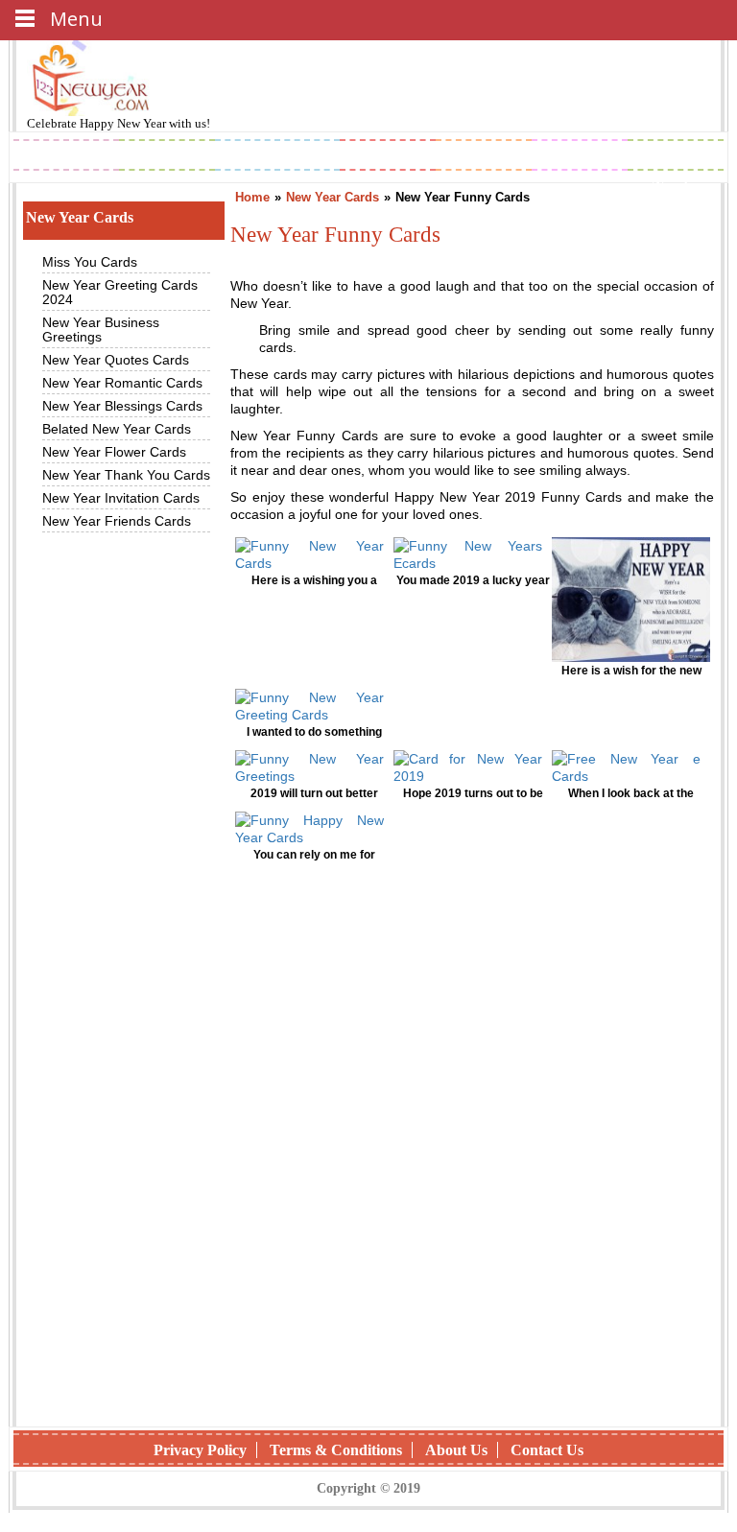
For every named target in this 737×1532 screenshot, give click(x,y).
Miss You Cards (89, 262)
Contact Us (547, 1450)
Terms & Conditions (336, 1450)
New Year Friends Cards (116, 521)
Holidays (484, 157)
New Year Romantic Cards (122, 382)
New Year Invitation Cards (121, 498)
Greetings (278, 157)
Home (252, 197)
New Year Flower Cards (114, 452)
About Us (456, 1450)
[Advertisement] (472, 1037)
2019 (66, 157)
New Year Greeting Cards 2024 (120, 292)
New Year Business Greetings (100, 329)
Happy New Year (124, 123)
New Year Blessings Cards (122, 405)
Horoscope (392, 157)
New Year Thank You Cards (126, 475)
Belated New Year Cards (116, 428)
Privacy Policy (200, 1450)
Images (167, 157)
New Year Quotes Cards (115, 359)
